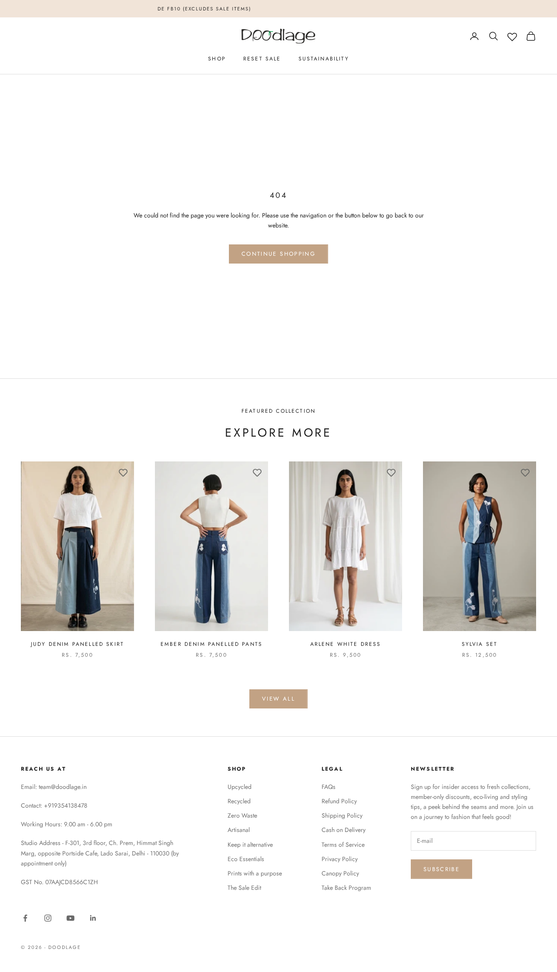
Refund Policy (339, 801)
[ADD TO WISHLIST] (123, 472)
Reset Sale (262, 59)
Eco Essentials (246, 859)
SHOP (217, 59)
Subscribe (441, 869)
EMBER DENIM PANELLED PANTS (211, 644)
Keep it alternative (250, 844)
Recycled (239, 801)
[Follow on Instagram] (48, 918)
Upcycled (240, 786)
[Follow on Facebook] (25, 918)
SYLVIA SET (480, 644)
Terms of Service (343, 844)
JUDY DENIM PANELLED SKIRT (77, 644)
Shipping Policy (342, 815)
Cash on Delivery (344, 829)
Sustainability (324, 59)
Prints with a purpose (255, 873)
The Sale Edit (244, 887)
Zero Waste (242, 815)
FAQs (329, 786)
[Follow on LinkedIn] (93, 918)
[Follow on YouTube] (70, 918)
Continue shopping (278, 254)
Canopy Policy (340, 873)
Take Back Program (346, 887)
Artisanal (239, 829)
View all (278, 699)
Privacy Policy (340, 859)
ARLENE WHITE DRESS (345, 644)
